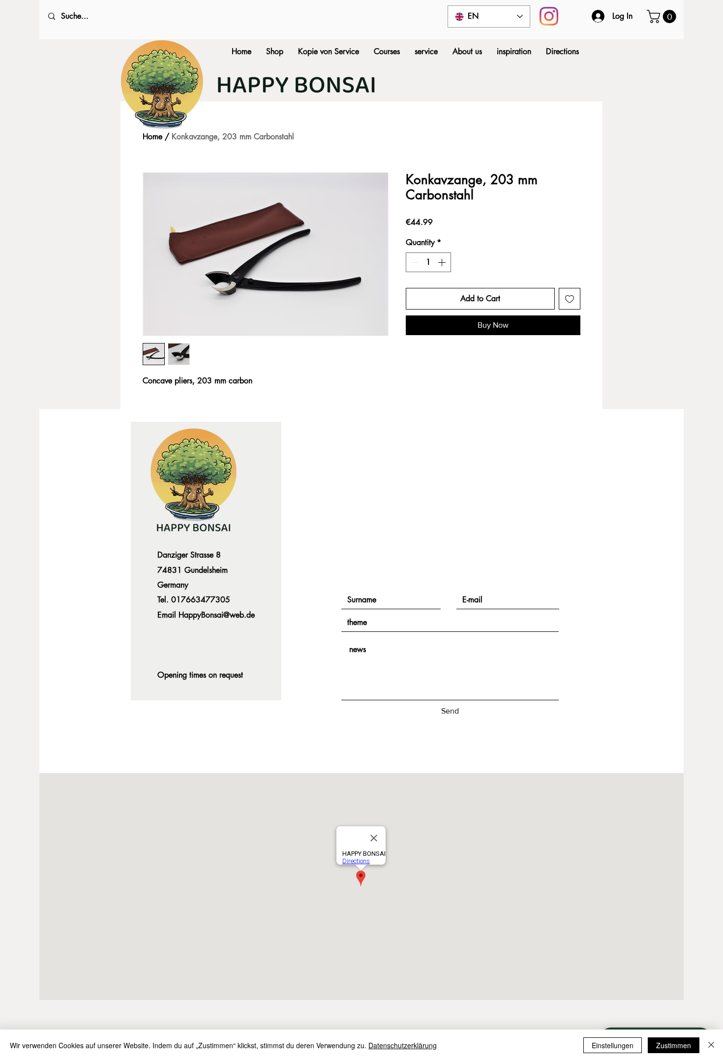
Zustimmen (673, 1045)
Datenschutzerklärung (402, 1045)
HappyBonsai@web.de (217, 615)
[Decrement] (414, 262)
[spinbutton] (428, 262)
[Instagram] (549, 16)
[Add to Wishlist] (569, 299)
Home (152, 136)
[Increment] (443, 262)
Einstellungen (612, 1045)
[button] (663, 16)
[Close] (711, 1045)
